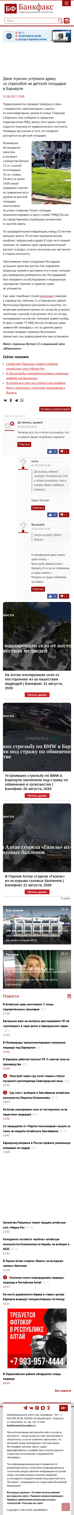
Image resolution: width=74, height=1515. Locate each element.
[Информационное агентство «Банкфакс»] (27, 9)
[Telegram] (16, 400)
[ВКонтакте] (5, 400)
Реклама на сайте (32, 1503)
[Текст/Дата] (66, 20)
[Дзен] (37, 1407)
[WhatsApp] (22, 400)
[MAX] (43, 1407)
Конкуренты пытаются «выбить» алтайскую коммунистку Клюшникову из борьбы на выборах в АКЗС (36, 1244)
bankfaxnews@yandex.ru (21, 1425)
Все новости (63, 1391)
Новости (11, 996)
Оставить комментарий (55, 409)
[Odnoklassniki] (48, 1407)
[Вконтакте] (31, 1407)
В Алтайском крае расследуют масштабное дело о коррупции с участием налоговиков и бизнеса (36, 387)
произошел (46, 296)
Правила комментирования (46, 1496)
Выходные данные (18, 1492)
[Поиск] (60, 20)
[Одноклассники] (10, 400)
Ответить (24, 444)
